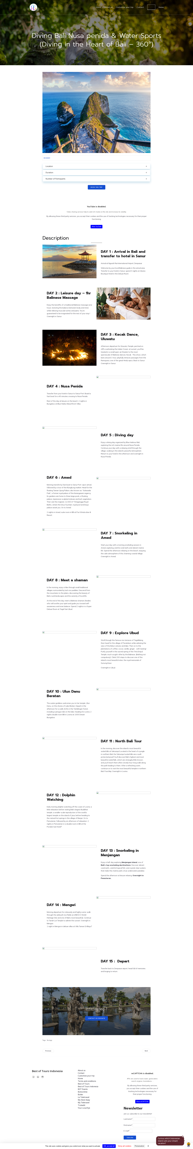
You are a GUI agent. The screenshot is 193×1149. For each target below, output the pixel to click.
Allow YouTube (96, 226)
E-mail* (126, 1131)
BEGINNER (47, 158)
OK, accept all (109, 1146)
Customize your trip (124, 7)
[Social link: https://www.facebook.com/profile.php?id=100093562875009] (34, 1076)
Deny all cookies (124, 1146)
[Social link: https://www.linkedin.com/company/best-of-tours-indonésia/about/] (39, 1076)
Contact (140, 7)
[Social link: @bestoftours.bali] (43, 1076)
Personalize (139, 1146)
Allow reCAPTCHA (142, 1101)
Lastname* (128, 1119)
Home (98, 7)
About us (108, 7)
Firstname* (128, 1125)
